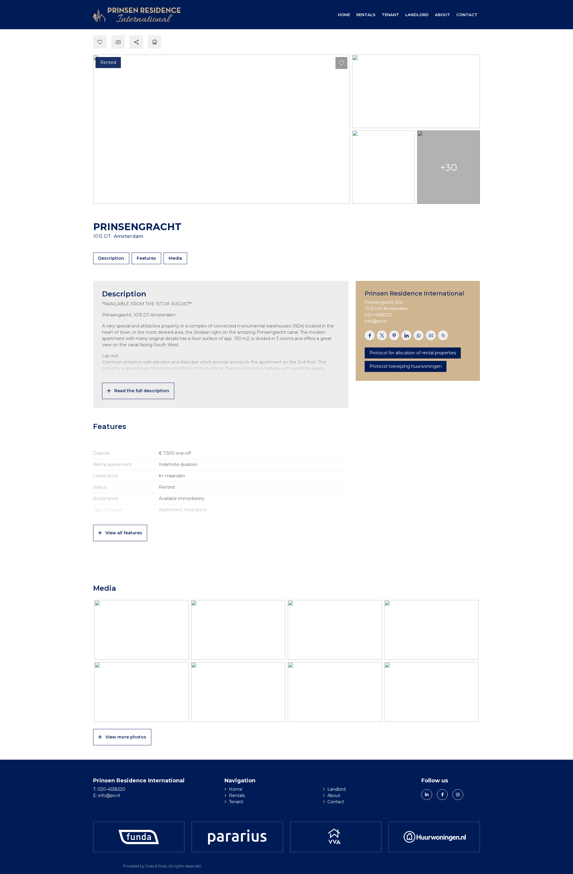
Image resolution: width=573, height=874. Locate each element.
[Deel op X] (382, 335)
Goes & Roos (156, 866)
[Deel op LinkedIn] (406, 335)
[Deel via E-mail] (431, 335)
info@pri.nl (375, 321)
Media (175, 258)
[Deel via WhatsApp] (418, 335)
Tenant (390, 14)
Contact (467, 14)
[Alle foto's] (118, 42)
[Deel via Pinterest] (394, 335)
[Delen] (136, 42)
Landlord (417, 14)
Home (344, 14)
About (442, 14)
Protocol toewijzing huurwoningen (405, 366)
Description (111, 258)
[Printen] (154, 42)
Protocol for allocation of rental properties (412, 353)
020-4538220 (378, 315)
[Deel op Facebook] (370, 335)
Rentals (365, 14)
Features (146, 258)
